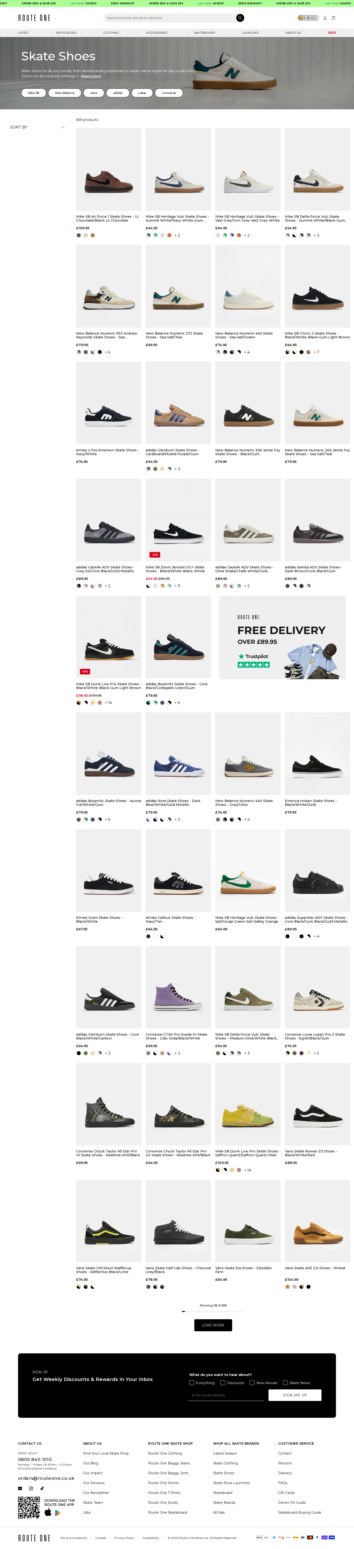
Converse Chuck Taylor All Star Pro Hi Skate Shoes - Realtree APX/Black (108, 1153)
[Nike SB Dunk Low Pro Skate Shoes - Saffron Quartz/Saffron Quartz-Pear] (248, 1104)
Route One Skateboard (167, 1512)
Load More (213, 1325)
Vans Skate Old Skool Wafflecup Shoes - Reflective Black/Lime (103, 1270)
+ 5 (316, 1053)
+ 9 (177, 586)
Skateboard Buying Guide (299, 1512)
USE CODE (69, 3)
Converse (169, 93)
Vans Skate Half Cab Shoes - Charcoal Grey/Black (178, 1270)
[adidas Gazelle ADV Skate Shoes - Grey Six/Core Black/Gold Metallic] (108, 520)
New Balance (64, 93)
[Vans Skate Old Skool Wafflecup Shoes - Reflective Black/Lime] (108, 1221)
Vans (93, 93)
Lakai (142, 93)
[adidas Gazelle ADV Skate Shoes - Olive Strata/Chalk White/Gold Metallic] (248, 520)
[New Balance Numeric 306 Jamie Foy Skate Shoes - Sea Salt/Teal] (317, 403)
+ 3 (316, 235)
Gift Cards (286, 1493)
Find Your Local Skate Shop (106, 1453)
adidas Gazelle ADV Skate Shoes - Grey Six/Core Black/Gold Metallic (105, 569)
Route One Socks (163, 1503)
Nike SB (33, 93)
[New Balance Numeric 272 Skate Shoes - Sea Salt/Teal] (178, 286)
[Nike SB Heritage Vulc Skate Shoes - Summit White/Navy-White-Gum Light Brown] (178, 169)
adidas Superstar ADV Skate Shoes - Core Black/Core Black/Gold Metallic (316, 919)
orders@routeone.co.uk (46, 1478)
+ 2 (177, 235)
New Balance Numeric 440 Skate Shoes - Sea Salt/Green (244, 335)
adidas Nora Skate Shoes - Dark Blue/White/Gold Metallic (173, 803)
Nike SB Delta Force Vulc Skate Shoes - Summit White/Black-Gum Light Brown (315, 218)
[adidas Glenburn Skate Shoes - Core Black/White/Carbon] (108, 987)
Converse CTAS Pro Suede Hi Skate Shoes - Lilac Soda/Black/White (176, 1036)
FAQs (282, 1483)
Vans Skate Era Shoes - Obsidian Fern (243, 1270)
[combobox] (174, 17)
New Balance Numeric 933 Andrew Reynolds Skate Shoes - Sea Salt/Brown (106, 335)
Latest (23, 32)
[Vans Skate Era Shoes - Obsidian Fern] (248, 1221)
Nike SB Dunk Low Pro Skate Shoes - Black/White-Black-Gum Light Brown (108, 686)
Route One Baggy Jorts (168, 1473)
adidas (118, 93)
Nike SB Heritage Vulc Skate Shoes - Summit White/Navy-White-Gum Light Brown (177, 218)
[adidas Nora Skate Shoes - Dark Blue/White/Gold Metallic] (178, 753)
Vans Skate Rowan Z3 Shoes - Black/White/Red (311, 1153)
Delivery (285, 1473)
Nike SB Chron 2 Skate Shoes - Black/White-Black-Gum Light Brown (317, 335)
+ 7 (316, 352)
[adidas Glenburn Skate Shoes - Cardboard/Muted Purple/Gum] (178, 403)
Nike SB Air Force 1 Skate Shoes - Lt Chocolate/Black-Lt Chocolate (107, 218)
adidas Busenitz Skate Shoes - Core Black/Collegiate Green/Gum (177, 686)
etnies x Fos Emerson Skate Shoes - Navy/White (107, 452)
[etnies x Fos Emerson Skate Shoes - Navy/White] (108, 403)
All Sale (219, 1512)
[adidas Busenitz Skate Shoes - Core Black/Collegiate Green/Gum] (178, 637)
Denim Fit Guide (292, 1503)
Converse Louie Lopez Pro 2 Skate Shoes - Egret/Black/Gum (315, 1036)
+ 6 (107, 352)
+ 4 (247, 352)
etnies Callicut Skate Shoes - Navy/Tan (171, 919)
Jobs (87, 1512)
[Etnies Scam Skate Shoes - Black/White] (108, 870)
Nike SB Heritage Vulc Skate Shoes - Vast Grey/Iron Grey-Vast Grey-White (247, 218)
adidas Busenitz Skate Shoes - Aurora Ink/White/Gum (108, 803)
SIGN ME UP (295, 1395)
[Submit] (240, 18)
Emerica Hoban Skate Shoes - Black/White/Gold (311, 803)
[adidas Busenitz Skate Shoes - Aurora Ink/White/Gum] (108, 753)
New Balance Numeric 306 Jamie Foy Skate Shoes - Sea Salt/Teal (317, 452)
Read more (91, 76)
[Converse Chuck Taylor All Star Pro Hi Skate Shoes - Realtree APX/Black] (108, 1104)
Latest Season (225, 1453)
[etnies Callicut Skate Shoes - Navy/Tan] (178, 870)
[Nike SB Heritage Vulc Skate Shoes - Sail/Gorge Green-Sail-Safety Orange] (248, 870)
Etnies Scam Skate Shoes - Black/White (99, 919)
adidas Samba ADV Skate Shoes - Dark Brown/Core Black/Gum (313, 569)
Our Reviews (94, 1483)
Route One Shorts (163, 1483)
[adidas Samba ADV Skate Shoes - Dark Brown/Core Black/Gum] (317, 520)
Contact (285, 1453)
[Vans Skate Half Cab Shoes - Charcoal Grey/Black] (178, 1221)
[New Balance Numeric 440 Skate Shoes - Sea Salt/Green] (248, 286)
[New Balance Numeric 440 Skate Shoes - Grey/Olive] (248, 753)
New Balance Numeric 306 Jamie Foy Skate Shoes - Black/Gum (247, 452)
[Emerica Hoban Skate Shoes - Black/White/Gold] (317, 753)
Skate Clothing (225, 1463)
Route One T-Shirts (164, 1493)
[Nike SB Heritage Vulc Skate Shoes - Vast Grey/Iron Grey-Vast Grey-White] (248, 169)
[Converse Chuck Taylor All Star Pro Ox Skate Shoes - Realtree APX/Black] (178, 1104)
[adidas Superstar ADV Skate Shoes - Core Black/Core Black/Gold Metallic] (317, 870)
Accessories (156, 32)
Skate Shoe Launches (231, 1483)
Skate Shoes (66, 32)
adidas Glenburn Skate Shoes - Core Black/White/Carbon (107, 1036)
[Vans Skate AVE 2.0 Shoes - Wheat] (317, 1221)
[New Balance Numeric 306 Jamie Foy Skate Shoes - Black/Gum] (248, 403)
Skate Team (93, 1503)
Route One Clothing (165, 1453)
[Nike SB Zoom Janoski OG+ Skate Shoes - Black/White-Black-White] (178, 520)
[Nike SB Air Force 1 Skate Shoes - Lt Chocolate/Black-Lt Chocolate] (108, 169)
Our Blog (90, 1463)
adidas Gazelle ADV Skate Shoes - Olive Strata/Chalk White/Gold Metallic (244, 569)
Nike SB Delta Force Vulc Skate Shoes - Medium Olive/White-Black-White (246, 1036)
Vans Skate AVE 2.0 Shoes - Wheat (315, 1268)
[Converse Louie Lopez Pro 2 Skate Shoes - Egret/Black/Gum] (317, 987)
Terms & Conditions (73, 1538)
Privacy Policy (124, 1538)
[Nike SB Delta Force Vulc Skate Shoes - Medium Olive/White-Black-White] (248, 987)
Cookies (100, 1538)
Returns (285, 1463)
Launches (250, 32)
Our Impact (93, 1473)
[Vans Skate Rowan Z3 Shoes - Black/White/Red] (317, 1104)
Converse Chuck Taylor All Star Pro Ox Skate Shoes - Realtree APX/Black (178, 1153)
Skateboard (204, 32)
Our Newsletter (96, 1493)
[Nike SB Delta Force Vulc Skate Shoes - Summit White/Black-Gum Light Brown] (317, 169)
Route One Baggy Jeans (169, 1463)
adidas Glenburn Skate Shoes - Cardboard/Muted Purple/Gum (172, 452)
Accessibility (151, 1538)
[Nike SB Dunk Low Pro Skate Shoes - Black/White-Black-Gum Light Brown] (108, 637)
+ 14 (108, 702)
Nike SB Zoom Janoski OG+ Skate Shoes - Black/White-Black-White (175, 569)
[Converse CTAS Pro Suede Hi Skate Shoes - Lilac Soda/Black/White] (178, 987)
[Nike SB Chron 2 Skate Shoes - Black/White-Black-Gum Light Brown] (317, 286)
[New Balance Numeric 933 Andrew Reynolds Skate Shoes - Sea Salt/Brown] (108, 286)
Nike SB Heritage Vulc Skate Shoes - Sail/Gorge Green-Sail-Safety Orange (247, 919)
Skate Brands (224, 1503)
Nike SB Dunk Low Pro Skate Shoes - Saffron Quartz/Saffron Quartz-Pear (248, 1153)
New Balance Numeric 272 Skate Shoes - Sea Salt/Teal (174, 335)
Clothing (111, 32)
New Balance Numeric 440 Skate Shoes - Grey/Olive (244, 803)
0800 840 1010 (35, 1460)
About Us (293, 32)
